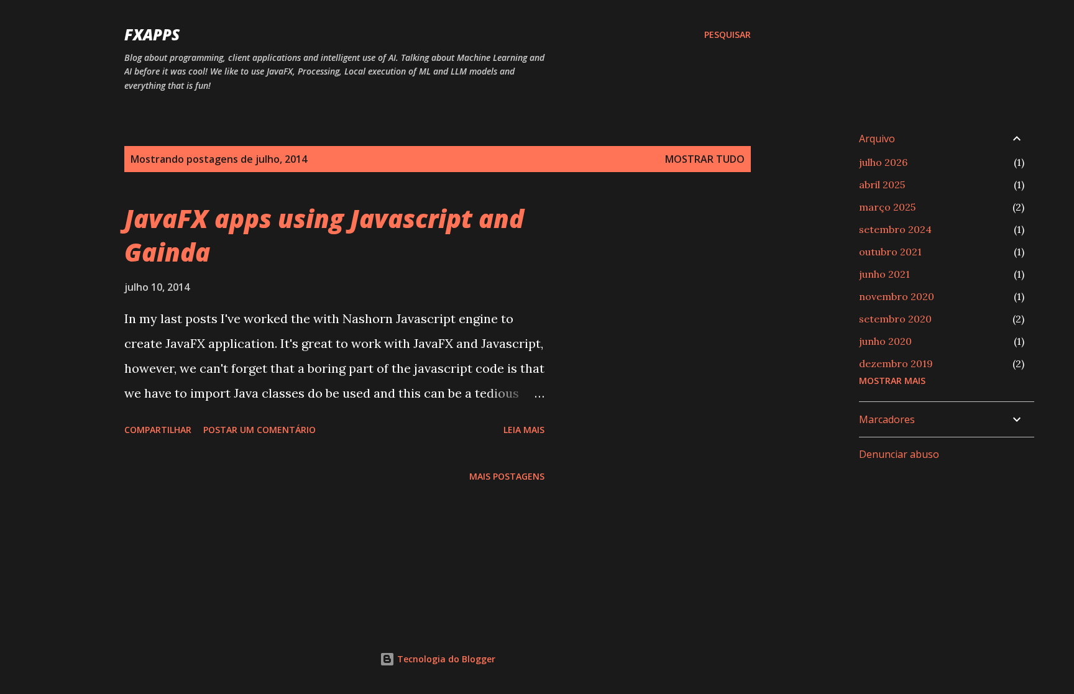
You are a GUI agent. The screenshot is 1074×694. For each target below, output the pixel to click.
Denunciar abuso (899, 454)
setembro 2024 (895, 229)
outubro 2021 (890, 251)
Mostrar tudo (705, 159)
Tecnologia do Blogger (445, 659)
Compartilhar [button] (157, 430)
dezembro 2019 (896, 363)
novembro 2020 (896, 296)
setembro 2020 (895, 319)
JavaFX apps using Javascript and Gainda (324, 234)
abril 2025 (882, 184)
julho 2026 (883, 162)
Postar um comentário (259, 430)
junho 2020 (885, 341)
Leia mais (523, 430)
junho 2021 (884, 274)
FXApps (152, 34)
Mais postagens (506, 476)
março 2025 (887, 207)
